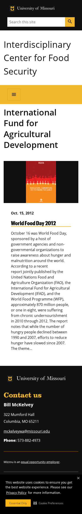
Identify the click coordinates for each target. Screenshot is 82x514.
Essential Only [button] (18, 503)
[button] (48, 503)
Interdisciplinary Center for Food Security (37, 57)
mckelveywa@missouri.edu (27, 431)
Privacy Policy (16, 492)
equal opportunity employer (40, 462)
